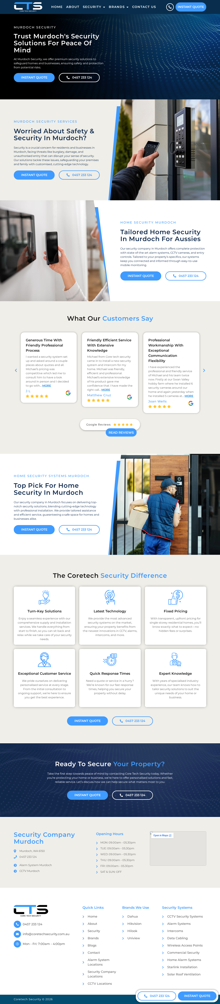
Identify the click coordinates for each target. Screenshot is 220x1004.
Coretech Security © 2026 (33, 999)
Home (57, 7)
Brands (117, 7)
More (45, 389)
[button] (16, 370)
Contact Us (144, 7)
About (72, 7)
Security (92, 7)
